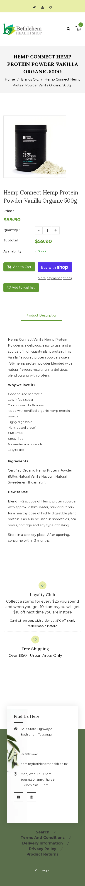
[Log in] (35, 7)
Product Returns (42, 854)
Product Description (41, 315)
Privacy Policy (42, 849)
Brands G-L (30, 79)
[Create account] (43, 7)
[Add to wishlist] (50, 7)
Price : (8, 211)
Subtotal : (11, 240)
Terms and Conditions (43, 837)
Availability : (13, 251)
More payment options (55, 278)
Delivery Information (42, 843)
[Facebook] (18, 796)
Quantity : (11, 230)
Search (42, 832)
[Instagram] (31, 796)
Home (10, 79)
